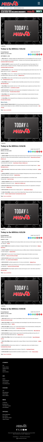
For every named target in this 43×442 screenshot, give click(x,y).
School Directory (6, 380)
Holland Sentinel (11, 193)
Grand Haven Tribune (17, 162)
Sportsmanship (5, 371)
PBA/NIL (4, 370)
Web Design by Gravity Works (22, 438)
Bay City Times (10, 179)
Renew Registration (6, 414)
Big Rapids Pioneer (30, 349)
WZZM (13, 324)
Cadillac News (9, 187)
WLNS (6, 193)
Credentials (5, 402)
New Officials (5, 416)
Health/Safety (5, 393)
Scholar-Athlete (6, 367)
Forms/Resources (6, 383)
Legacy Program (6, 419)
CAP (3, 390)
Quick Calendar (5, 382)
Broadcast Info (5, 404)
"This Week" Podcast (7, 405)
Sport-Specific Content (7, 417)
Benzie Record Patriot (35, 157)
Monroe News (35, 351)
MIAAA (4, 378)
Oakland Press (33, 262)
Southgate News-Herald (21, 193)
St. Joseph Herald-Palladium (12, 259)
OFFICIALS (5, 411)
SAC (3, 365)
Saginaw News (17, 175)
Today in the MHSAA (7, 110)
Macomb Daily (4, 270)
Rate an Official (5, 395)
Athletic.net (3, 158)
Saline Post (17, 183)
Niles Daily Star (37, 330)
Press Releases (6, 407)
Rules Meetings (6, 392)
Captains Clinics (6, 368)
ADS (4, 376)
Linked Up (3, 46)
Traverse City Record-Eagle (12, 255)
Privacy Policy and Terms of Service (25, 436)
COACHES (5, 387)
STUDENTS (5, 362)
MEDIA (4, 399)
